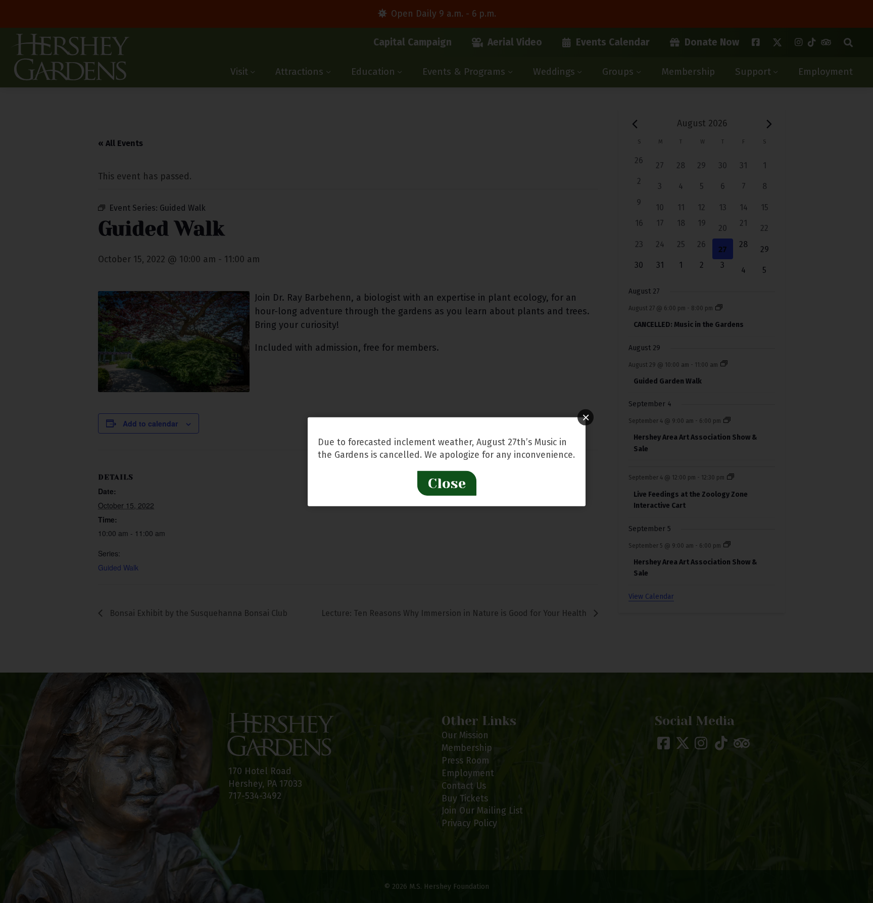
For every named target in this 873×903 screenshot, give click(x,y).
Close (447, 483)
